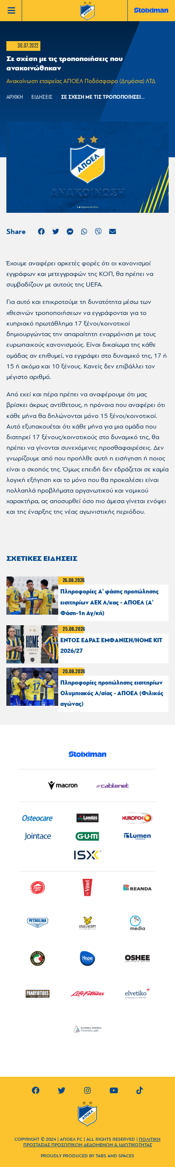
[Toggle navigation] (13, 10)
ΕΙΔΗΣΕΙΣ (42, 97)
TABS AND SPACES (115, 1156)
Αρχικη (14, 97)
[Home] (87, 11)
